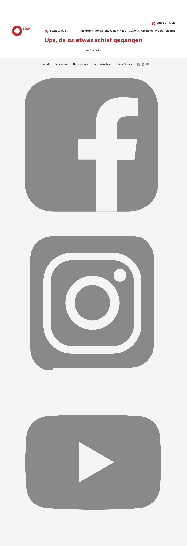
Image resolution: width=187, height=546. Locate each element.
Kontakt (46, 64)
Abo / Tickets (128, 31)
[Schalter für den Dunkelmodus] (153, 23)
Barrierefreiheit (102, 64)
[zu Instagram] (143, 64)
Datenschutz (80, 64)
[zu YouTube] (148, 64)
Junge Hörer (145, 31)
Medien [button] (170, 31)
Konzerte (87, 31)
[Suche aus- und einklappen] (162, 22)
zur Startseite (93, 50)
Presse (159, 31)
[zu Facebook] (138, 64)
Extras (99, 31)
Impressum (62, 64)
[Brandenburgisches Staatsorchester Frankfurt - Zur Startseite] (21, 31)
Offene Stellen (124, 64)
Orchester (111, 31)
